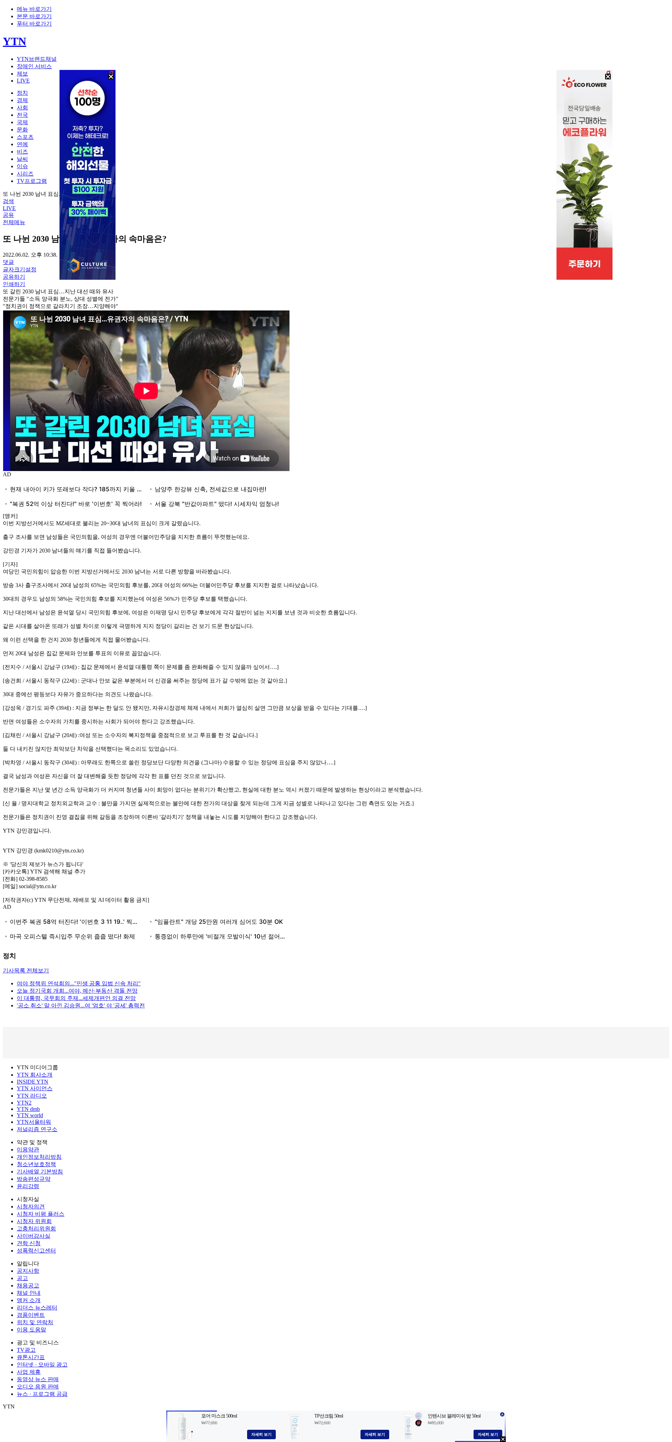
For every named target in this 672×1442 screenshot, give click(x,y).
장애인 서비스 (34, 66)
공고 (22, 1278)
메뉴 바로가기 (34, 9)
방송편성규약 (33, 1179)
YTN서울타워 (34, 1122)
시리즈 (25, 174)
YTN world (30, 1115)
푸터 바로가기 (34, 24)
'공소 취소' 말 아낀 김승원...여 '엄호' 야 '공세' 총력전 (81, 1005)
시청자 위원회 (34, 1221)
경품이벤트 (31, 1315)
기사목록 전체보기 (26, 970)
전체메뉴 (14, 222)
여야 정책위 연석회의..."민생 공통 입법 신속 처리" (79, 983)
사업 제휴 (29, 1372)
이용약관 (28, 1149)
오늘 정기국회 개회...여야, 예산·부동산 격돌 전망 (77, 991)
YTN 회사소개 (34, 1075)
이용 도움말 (31, 1330)
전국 (22, 115)
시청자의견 (31, 1206)
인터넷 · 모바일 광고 (42, 1365)
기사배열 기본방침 (40, 1172)
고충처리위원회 (36, 1229)
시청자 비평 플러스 (40, 1214)
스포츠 (25, 137)
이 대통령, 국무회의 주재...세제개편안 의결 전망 (76, 998)
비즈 (22, 152)
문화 (22, 130)
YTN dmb (28, 1109)
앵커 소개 (29, 1300)
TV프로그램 (32, 181)
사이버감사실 (33, 1236)
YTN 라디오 (32, 1096)
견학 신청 (29, 1243)
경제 (22, 100)
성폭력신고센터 (36, 1251)
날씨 (22, 159)
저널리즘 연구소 (37, 1129)
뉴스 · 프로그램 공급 (42, 1394)
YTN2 (24, 1103)
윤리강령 (28, 1186)
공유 (8, 215)
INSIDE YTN (32, 1082)
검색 (8, 201)
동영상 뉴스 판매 (38, 1379)
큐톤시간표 (31, 1357)
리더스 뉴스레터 (37, 1308)
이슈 (22, 166)
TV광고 (26, 1350)
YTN (14, 41)
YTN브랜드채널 (37, 59)
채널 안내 (29, 1293)
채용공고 (28, 1285)
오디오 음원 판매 (38, 1387)
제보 (22, 74)
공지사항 (28, 1271)
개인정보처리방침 (39, 1157)
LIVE (23, 81)
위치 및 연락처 (35, 1322)
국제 (22, 122)
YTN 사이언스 (34, 1088)
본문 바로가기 (34, 16)
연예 (22, 144)
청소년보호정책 (36, 1164)
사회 (22, 107)
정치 (22, 93)
